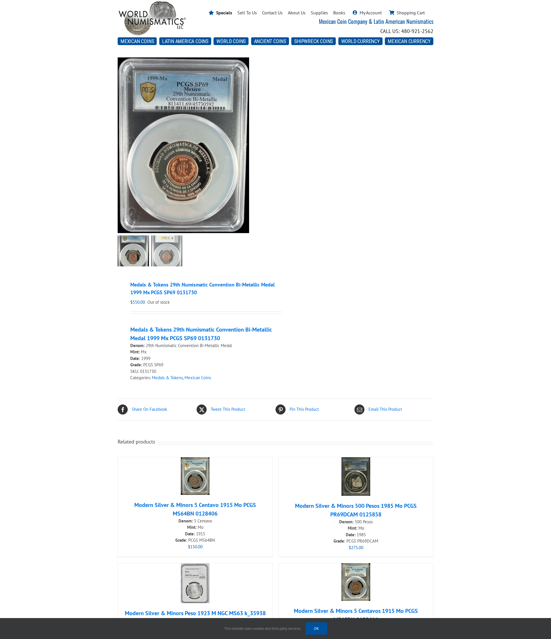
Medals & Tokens (167, 377)
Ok (316, 628)
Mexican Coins (198, 377)
